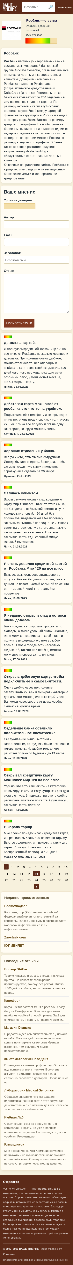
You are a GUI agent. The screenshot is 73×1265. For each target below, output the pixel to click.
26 (51, 880)
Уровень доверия (18, 200)
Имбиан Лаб (14, 1117)
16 (44, 873)
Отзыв (9, 270)
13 (21, 873)
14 (29, 873)
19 (66, 873)
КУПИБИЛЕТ (14, 945)
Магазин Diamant (17, 1027)
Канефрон (12, 1000)
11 (6, 873)
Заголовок (12, 253)
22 (21, 880)
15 (36, 873)
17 (51, 873)
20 (6, 880)
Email (8, 235)
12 (14, 873)
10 (65, 867)
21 (14, 880)
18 (59, 873)
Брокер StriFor (15, 969)
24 (36, 880)
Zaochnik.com (15, 937)
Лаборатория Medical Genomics (29, 1090)
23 (29, 880)
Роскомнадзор (15, 906)
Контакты (9, 1254)
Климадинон (14, 1144)
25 (44, 880)
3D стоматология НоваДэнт (26, 1059)
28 (66, 880)
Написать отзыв (19, 323)
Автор (9, 217)
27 (59, 880)
